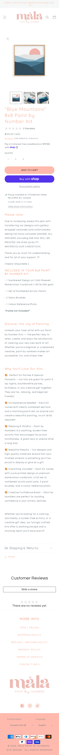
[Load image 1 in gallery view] (16, 98)
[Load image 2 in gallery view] (30, 98)
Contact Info (29, 664)
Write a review (29, 589)
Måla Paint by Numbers (34, 746)
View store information (20, 206)
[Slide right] (53, 98)
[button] (4, 17)
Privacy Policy (29, 650)
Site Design (14, 750)
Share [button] (11, 557)
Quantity (9, 153)
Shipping (9, 138)
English (42, 725)
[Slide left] (5, 98)
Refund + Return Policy (29, 642)
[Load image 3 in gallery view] (43, 98)
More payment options (29, 186)
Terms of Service (30, 657)
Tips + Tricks (29, 628)
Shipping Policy (30, 635)
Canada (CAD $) (18, 725)
